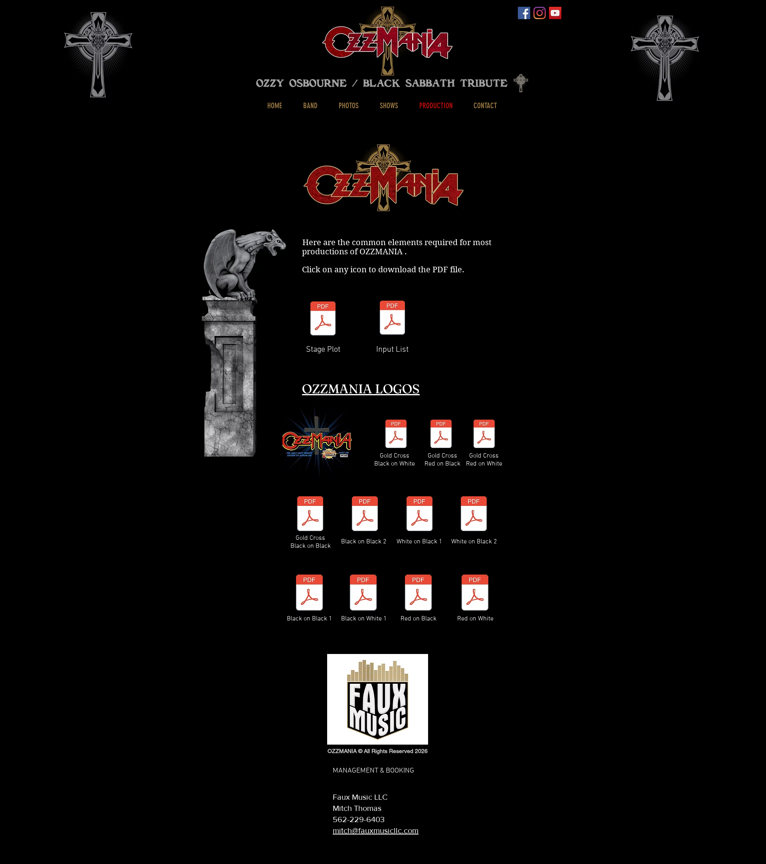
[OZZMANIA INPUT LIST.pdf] (392, 319)
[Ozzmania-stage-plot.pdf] (323, 319)
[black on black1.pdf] (309, 593)
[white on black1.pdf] (419, 514)
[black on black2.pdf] (365, 514)
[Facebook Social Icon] (524, 13)
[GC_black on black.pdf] (310, 514)
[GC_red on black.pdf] (441, 434)
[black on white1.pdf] (363, 593)
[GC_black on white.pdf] (396, 434)
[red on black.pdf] (418, 593)
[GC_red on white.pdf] (484, 434)
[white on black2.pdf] (474, 514)
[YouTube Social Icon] (555, 13)
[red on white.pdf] (475, 593)
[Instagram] (539, 13)
